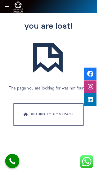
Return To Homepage (52, 114)
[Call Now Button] (12, 161)
